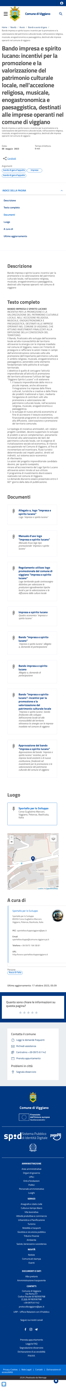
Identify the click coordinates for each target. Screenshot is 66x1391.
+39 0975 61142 (31, 1302)
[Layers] (53, 838)
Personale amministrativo (31, 1189)
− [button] (12, 842)
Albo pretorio (31, 1276)
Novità (13, 27)
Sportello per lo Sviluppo (34, 808)
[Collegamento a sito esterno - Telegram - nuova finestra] (36, 1329)
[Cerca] (60, 13)
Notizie (31, 1255)
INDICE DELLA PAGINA (14, 190)
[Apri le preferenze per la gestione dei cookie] (5, 1385)
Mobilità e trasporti (31, 1228)
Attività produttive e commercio (31, 1216)
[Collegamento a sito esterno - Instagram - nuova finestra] (31, 1329)
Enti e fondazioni (31, 1181)
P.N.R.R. (31, 1355)
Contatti (31, 1286)
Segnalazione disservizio (31, 1347)
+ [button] (12, 837)
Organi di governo (31, 1173)
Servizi (31, 1198)
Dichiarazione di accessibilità (31, 1351)
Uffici (31, 1177)
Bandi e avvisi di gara (37, 27)
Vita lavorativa (31, 1212)
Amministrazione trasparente (31, 1280)
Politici (31, 1185)
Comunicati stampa (31, 1259)
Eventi (32, 1263)
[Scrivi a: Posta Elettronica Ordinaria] (31, 1309)
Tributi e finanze (31, 1236)
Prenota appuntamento (31, 1339)
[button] (61, 3)
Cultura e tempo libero (31, 1208)
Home (4, 27)
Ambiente (31, 1240)
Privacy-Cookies (10, 1369)
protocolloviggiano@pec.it (31, 1306)
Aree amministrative (31, 1169)
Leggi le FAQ (31, 1343)
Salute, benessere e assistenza (32, 1244)
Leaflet (40, 888)
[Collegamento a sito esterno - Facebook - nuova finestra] (25, 1329)
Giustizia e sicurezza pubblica (31, 1232)
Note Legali (26, 1369)
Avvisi (22, 27)
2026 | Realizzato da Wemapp (33, 1377)
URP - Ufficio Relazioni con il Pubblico (31, 1312)
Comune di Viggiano (37, 13)
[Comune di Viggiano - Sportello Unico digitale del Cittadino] (15, 13)
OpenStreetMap (52, 888)
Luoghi (31, 1193)
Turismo (31, 1224)
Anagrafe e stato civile (31, 1204)
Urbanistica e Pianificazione (31, 1220)
